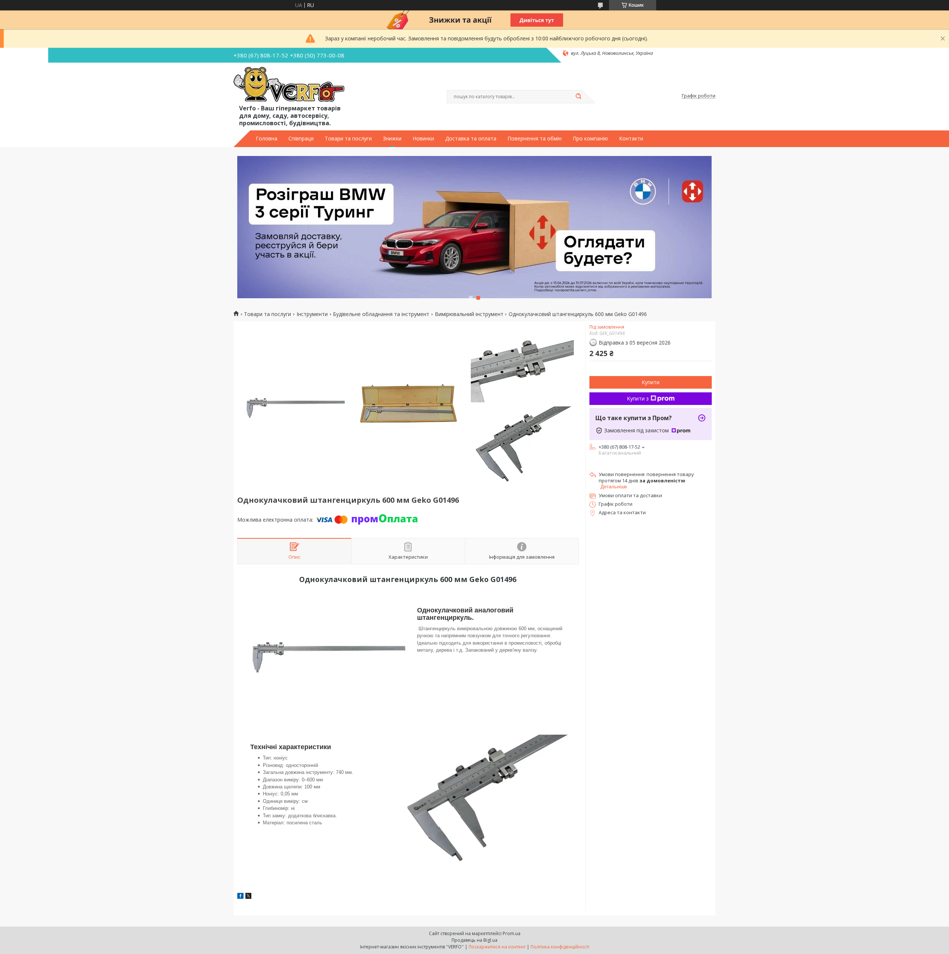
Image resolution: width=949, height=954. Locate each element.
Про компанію (590, 138)
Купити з (638, 398)
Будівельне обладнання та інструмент (381, 314)
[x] (248, 896)
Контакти (631, 138)
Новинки (423, 138)
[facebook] (240, 896)
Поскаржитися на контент (497, 947)
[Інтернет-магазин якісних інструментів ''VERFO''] (289, 84)
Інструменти (312, 314)
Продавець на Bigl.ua (474, 940)
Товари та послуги (348, 138)
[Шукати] (578, 96)
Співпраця (301, 138)
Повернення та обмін (534, 138)
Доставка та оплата (470, 138)
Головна (266, 138)
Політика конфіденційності (559, 947)
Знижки (392, 138)
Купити (650, 382)
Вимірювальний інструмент (469, 314)
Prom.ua (511, 933)
